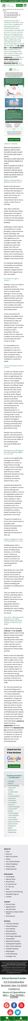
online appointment (11, 59)
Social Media (10, 877)
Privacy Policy (10, 867)
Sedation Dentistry (12, 949)
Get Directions (11, 909)
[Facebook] (14, 1005)
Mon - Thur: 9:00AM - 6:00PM (14, 996)
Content (9, 897)
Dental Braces (10, 931)
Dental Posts (10, 882)
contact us (8, 57)
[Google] (6, 1005)
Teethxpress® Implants (13, 944)
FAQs (7, 889)
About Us (9, 854)
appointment (8, 725)
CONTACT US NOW (14, 140)
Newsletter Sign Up (12, 894)
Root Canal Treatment (13, 946)
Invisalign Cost (11, 956)
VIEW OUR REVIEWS (14, 766)
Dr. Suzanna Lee (16, 48)
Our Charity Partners (13, 862)
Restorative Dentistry (13, 941)
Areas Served (10, 916)
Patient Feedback (12, 864)
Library (8, 859)
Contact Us (14, 988)
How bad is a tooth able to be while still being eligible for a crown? (14, 161)
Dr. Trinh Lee (10, 887)
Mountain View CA (11, 63)
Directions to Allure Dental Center (14, 913)
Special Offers (10, 879)
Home (4, 9)
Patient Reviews (11, 869)
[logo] (8, 7)
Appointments (10, 907)
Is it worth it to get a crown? (13, 152)
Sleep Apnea (10, 951)
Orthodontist (10, 939)
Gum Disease (10, 929)
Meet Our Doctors (12, 857)
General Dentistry (12, 926)
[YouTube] (10, 1012)
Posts (8, 852)
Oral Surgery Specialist (13, 936)
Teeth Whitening (11, 954)
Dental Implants (11, 934)
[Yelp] (21, 1005)
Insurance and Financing (14, 892)
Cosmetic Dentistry (12, 924)
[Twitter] (17, 1012)
